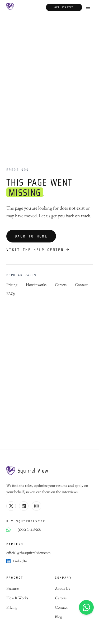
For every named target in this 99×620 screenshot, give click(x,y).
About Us (62, 588)
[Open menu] (88, 7)
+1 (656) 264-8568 (27, 529)
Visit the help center (35, 250)
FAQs (10, 293)
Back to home (31, 236)
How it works (36, 284)
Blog (58, 616)
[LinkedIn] (24, 506)
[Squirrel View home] (10, 7)
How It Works (17, 597)
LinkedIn (20, 560)
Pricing (11, 284)
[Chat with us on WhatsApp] (86, 607)
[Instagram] (36, 506)
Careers (61, 284)
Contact (81, 284)
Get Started (64, 7)
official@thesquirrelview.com (28, 552)
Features (12, 588)
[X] (11, 506)
